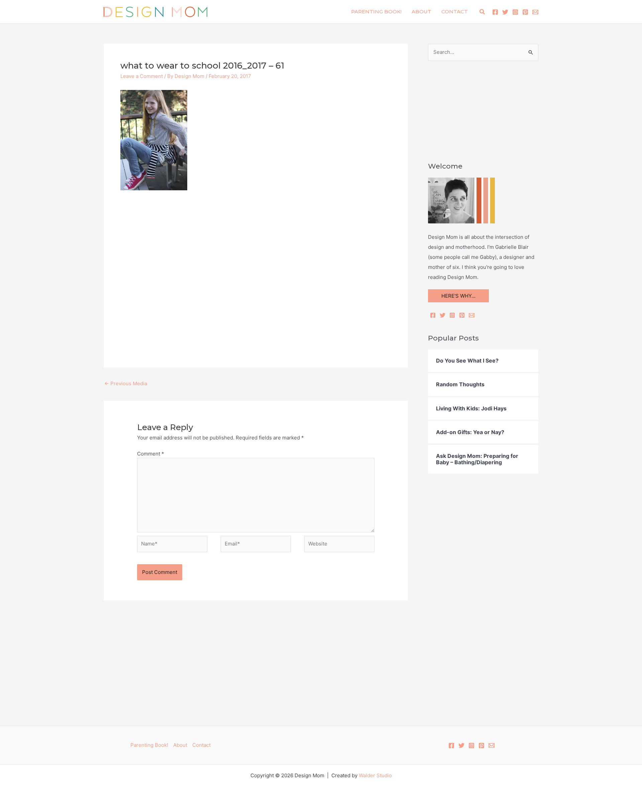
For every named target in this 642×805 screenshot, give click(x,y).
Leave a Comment (141, 76)
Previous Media (125, 383)
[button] (482, 12)
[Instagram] (515, 12)
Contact (454, 11)
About (421, 11)
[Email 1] (535, 12)
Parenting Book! (376, 11)
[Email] (471, 315)
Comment (150, 453)
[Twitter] (505, 12)
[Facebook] (495, 12)
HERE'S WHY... (458, 296)
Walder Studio (375, 775)
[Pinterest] (525, 12)
